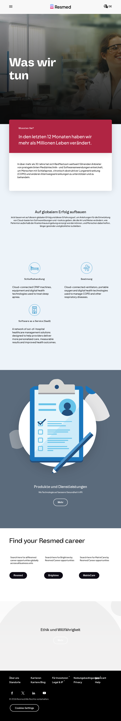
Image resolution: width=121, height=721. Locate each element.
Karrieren (36, 677)
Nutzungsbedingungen (86, 677)
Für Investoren (60, 677)
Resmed (18, 575)
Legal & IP (57, 682)
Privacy (78, 682)
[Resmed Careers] (60, 6)
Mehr (60, 502)
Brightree (53, 575)
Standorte (15, 682)
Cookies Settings (24, 707)
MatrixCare (89, 575)
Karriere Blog (38, 682)
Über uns (14, 677)
